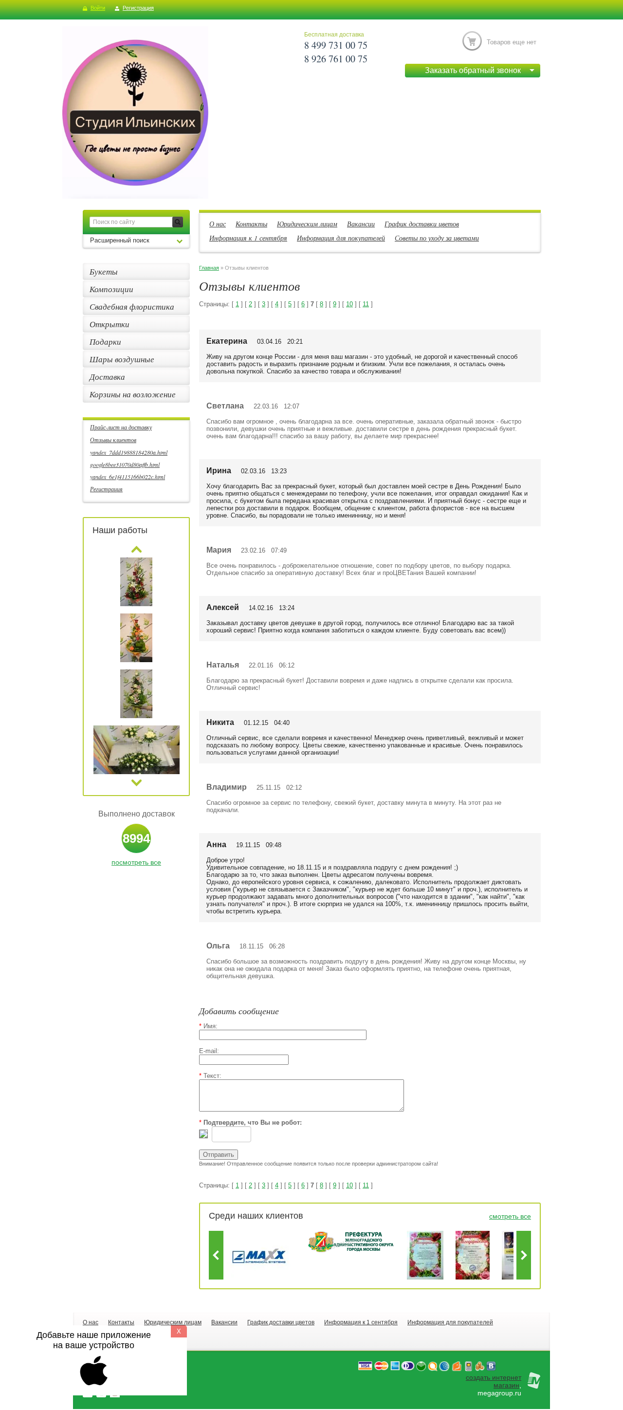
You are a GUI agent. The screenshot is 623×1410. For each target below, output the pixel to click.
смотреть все (510, 1216)
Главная (209, 268)
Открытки (109, 324)
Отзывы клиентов (113, 440)
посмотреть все (136, 862)
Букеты (104, 271)
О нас (217, 223)
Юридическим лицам (307, 223)
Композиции (111, 289)
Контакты (251, 223)
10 (349, 304)
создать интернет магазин (493, 1381)
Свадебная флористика (132, 306)
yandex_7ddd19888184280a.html (128, 452)
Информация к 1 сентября (248, 237)
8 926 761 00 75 (335, 58)
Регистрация (138, 8)
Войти (98, 8)
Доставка (107, 376)
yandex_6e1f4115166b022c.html (127, 477)
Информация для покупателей (341, 237)
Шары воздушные (122, 359)
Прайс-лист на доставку (121, 427)
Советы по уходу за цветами (437, 237)
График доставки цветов (422, 223)
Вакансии (361, 223)
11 (366, 304)
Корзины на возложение (133, 394)
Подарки (105, 341)
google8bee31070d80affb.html (125, 464)
